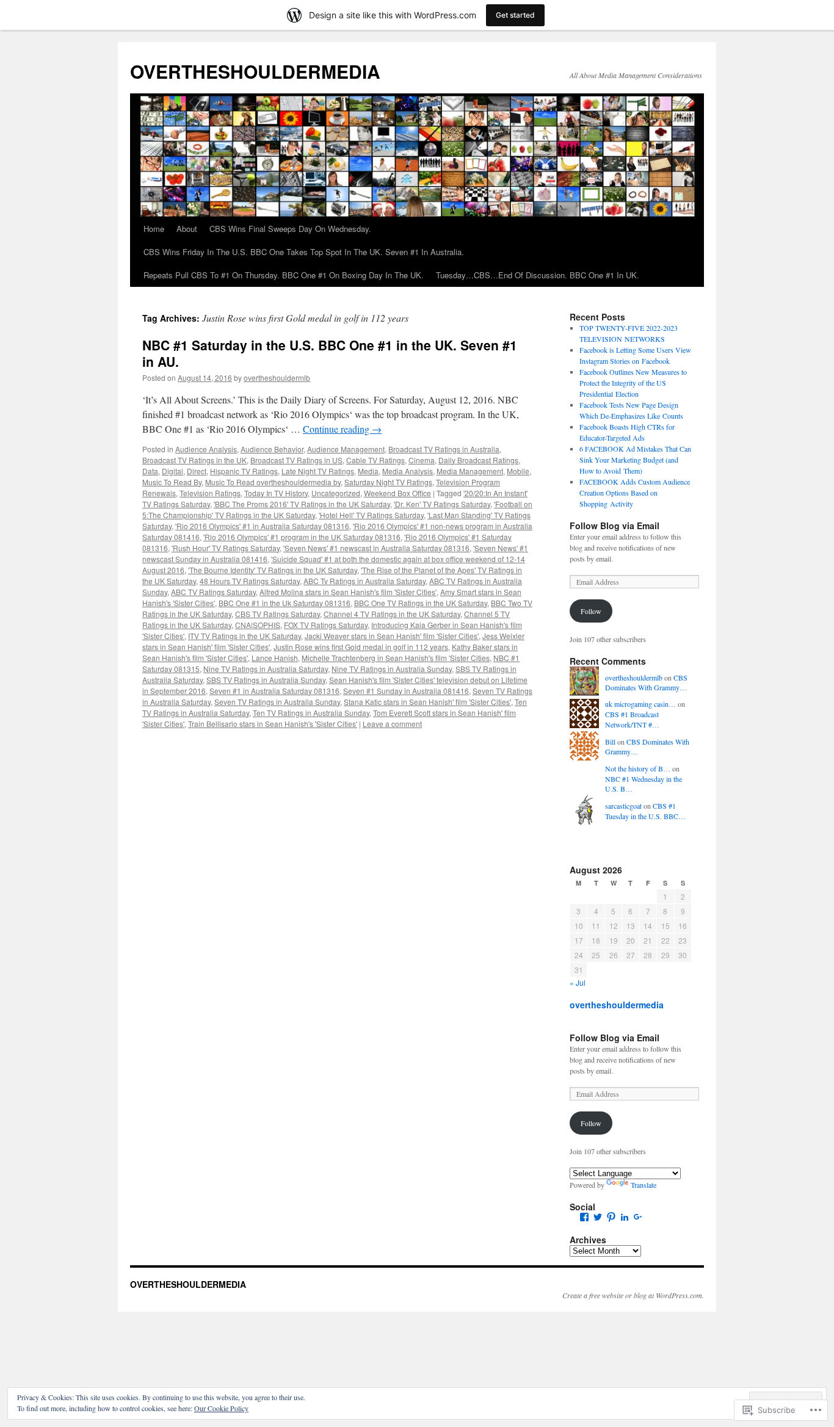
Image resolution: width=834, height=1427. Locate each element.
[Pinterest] (611, 1217)
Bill (610, 741)
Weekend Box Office (397, 493)
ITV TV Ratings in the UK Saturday (244, 635)
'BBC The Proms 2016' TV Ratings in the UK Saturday (302, 504)
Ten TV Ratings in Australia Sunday (311, 712)
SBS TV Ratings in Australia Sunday (265, 679)
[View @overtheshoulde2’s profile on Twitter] (598, 1217)
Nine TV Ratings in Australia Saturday (265, 668)
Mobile (518, 471)
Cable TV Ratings (375, 460)
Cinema (421, 460)
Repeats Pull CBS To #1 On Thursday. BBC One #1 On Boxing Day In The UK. (283, 275)
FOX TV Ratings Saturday (326, 625)
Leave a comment (392, 723)
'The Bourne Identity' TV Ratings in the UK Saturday (272, 570)
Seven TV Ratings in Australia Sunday (277, 701)
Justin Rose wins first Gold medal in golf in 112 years (361, 646)
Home (153, 228)
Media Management (470, 471)
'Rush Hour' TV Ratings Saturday (226, 548)
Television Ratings (210, 493)
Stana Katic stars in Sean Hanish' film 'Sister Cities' (427, 701)
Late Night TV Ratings (317, 471)
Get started (515, 15)
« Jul (578, 982)
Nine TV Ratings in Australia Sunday (392, 668)
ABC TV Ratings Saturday (213, 592)
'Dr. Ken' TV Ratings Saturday (442, 504)
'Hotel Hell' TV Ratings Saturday (371, 515)
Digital (172, 471)
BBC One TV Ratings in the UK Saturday (420, 603)
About (186, 228)
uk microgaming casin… (640, 704)
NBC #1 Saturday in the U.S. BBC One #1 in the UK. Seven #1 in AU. (329, 353)
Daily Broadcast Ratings (478, 460)
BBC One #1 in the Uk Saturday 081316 (284, 603)
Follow (591, 611)
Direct (196, 471)
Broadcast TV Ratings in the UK (194, 460)
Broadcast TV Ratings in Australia (443, 449)
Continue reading (342, 428)
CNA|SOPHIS (257, 625)
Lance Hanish (275, 657)
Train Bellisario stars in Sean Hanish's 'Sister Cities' (272, 723)
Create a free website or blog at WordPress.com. (633, 1295)
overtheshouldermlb (277, 377)
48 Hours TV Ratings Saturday (250, 581)
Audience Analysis (206, 449)
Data (150, 471)
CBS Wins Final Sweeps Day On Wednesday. (290, 228)
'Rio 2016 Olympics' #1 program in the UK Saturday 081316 (302, 537)
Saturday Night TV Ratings (388, 482)
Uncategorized (335, 493)
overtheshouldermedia (617, 1005)
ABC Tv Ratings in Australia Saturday (364, 581)
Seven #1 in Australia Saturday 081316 (274, 690)
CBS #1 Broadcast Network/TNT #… (632, 719)
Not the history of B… (637, 768)
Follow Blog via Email (614, 525)
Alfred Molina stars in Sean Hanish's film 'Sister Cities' (348, 592)
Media (368, 471)
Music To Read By (171, 482)
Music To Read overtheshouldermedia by (273, 482)
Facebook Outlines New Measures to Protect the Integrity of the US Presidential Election (633, 383)
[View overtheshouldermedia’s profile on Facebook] (584, 1217)
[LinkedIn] (624, 1217)
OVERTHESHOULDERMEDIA (255, 71)
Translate (643, 1185)
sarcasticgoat (623, 806)
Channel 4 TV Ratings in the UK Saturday (392, 614)
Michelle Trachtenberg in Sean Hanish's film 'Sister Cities (396, 657)
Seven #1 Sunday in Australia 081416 (406, 690)
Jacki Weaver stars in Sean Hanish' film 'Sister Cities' (392, 635)
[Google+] (638, 1217)
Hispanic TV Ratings (244, 471)
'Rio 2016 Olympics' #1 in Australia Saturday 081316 (262, 526)
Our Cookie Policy (221, 1408)
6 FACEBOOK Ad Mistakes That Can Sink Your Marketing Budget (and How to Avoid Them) (635, 459)
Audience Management (346, 449)
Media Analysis (407, 471)
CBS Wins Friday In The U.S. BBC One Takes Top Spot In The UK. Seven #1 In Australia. (303, 252)
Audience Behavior (272, 449)
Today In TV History (276, 493)
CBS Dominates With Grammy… (646, 683)
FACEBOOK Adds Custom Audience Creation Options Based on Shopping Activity (634, 492)
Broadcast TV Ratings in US (296, 460)
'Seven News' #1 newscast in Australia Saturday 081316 (376, 548)
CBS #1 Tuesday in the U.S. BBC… (645, 811)
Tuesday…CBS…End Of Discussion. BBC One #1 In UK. (537, 275)
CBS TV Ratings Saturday (277, 614)
